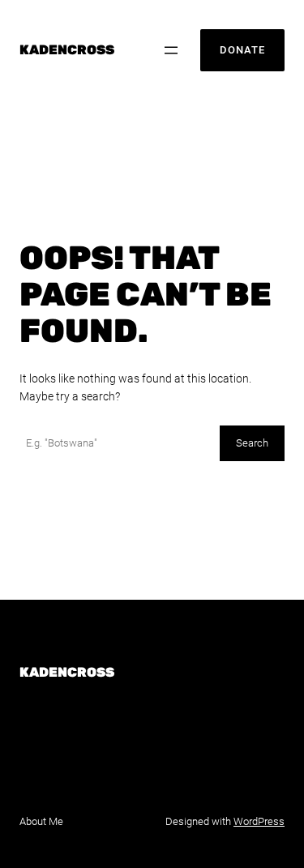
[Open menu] (171, 50)
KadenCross (66, 50)
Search (252, 443)
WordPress (259, 821)
